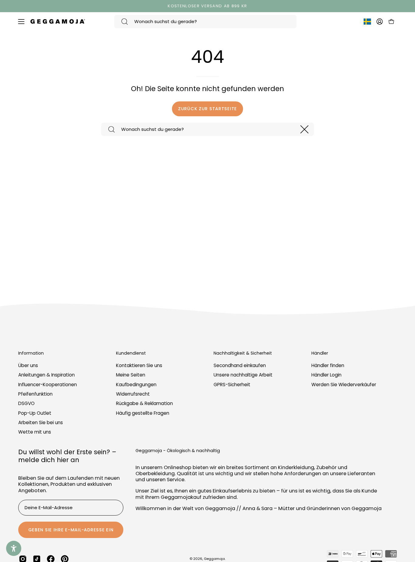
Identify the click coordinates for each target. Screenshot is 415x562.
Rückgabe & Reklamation (144, 403)
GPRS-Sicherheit (232, 384)
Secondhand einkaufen (240, 365)
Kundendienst (131, 353)
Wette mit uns (34, 432)
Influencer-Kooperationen (47, 384)
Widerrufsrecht (133, 394)
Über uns (28, 365)
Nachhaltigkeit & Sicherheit (243, 353)
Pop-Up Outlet (34, 413)
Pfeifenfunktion (35, 394)
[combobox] (205, 21)
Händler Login (326, 375)
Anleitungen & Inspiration (46, 375)
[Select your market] (367, 23)
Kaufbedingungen (136, 384)
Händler (319, 353)
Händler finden (327, 365)
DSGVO (26, 403)
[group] (207, 6)
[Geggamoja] (57, 21)
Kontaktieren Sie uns (139, 365)
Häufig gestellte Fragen (142, 413)
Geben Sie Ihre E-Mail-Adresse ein (71, 530)
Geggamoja (214, 558)
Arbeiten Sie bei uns (40, 422)
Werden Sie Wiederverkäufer (343, 384)
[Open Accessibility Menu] (13, 548)
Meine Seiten (130, 375)
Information (31, 353)
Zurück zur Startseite (207, 109)
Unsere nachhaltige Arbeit (243, 375)
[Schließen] (304, 129)
